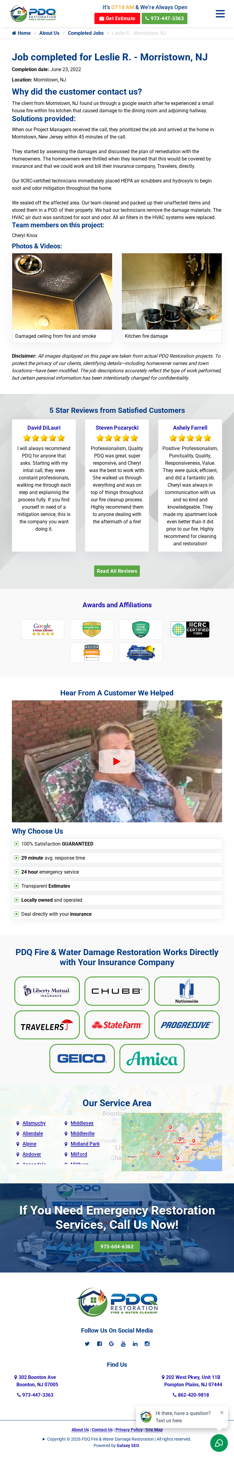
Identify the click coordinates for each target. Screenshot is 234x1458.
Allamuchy (34, 1123)
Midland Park (85, 1144)
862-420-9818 (193, 1395)
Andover (32, 1154)
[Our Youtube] (123, 1344)
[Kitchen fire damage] (172, 291)
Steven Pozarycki (117, 427)
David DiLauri (44, 427)
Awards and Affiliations (117, 605)
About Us (49, 33)
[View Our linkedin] (135, 1344)
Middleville (82, 1133)
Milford (79, 1154)
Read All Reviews (117, 571)
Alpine (29, 1144)
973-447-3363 (167, 18)
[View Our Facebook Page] (99, 1344)
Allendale (33, 1133)
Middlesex (82, 1123)
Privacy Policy (129, 1429)
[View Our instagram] (147, 1344)
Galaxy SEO (128, 1445)
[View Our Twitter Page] (87, 1344)
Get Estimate (120, 18)
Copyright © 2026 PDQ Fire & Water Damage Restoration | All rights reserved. (119, 1439)
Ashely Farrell (190, 427)
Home (23, 33)
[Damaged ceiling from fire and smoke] (62, 291)
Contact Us (102, 1429)
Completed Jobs (86, 33)
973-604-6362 (117, 1247)
